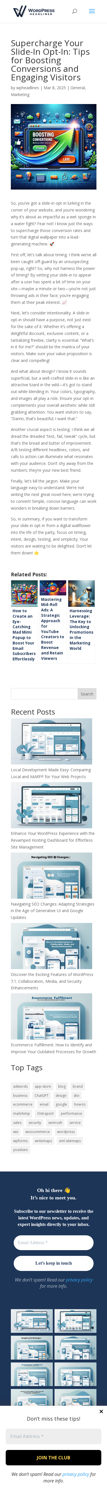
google (61, 1104)
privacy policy (75, 1474)
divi (76, 1095)
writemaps (43, 1140)
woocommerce (37, 1131)
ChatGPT (42, 1095)
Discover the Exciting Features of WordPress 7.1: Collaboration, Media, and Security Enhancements (52, 981)
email (44, 1104)
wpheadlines (27, 87)
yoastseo (20, 1149)
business (20, 1095)
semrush (55, 1122)
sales (17, 1122)
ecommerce (23, 1104)
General (77, 87)
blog (62, 1086)
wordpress (66, 1131)
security (35, 1122)
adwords (20, 1086)
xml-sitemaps (70, 1140)
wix (15, 1131)
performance (71, 1113)
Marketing (20, 94)
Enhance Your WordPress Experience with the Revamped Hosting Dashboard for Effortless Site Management (53, 840)
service (75, 1122)
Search (87, 694)
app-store (43, 1086)
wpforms (20, 1140)
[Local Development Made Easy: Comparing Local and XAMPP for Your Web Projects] (51, 742)
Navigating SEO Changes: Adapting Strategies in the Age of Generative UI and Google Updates (52, 910)
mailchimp (21, 1113)
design (61, 1095)
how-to (80, 1104)
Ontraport (45, 1113)
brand (78, 1086)
